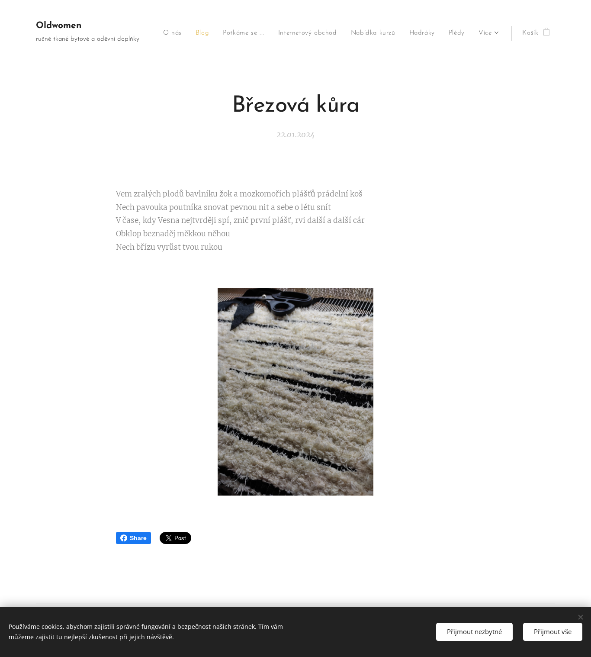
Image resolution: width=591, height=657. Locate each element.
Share (138, 538)
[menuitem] (175, 33)
